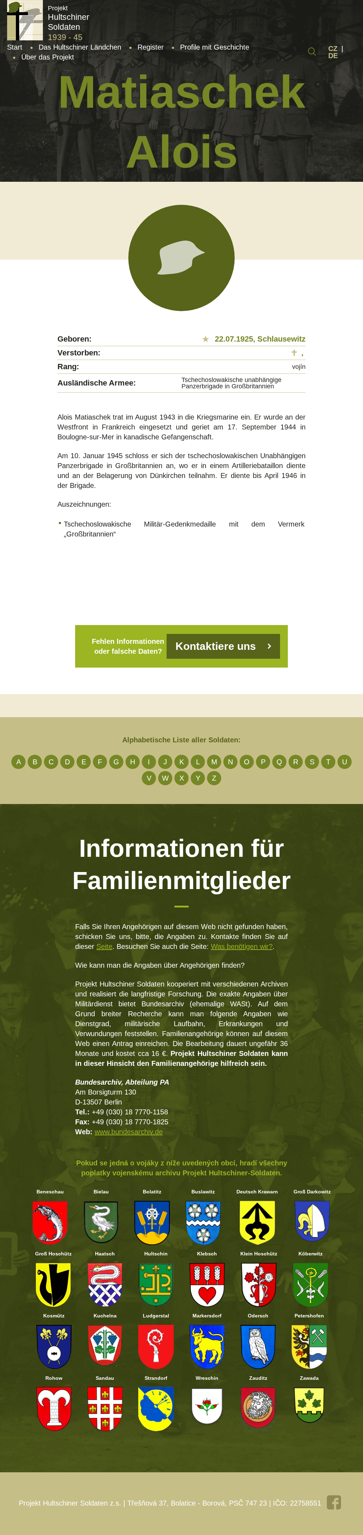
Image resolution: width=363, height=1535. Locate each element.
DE (333, 55)
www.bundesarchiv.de (129, 1132)
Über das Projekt (47, 57)
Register (151, 47)
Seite (104, 946)
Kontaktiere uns (215, 646)
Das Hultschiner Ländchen (80, 47)
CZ (332, 48)
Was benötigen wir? (242, 946)
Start (14, 47)
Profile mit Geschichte (214, 47)
